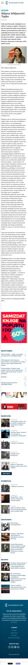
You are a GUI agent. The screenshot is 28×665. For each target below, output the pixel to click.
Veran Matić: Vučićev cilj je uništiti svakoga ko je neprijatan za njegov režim (18, 424)
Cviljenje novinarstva (17, 443)
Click (18, 664)
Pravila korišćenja (14, 638)
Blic (2, 10)
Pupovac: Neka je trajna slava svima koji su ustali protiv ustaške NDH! (18, 509)
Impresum (14, 633)
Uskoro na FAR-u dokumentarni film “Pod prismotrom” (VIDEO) (18, 587)
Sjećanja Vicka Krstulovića (14, 454)
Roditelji (4, 377)
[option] (14, 54)
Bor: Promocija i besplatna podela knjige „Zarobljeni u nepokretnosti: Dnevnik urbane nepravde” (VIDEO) (18, 578)
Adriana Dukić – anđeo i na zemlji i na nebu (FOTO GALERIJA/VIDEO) (12, 355)
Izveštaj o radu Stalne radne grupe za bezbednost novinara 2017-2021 (17, 536)
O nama (14, 630)
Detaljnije (14, 622)
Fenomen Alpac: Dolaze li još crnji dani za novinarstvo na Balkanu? (18, 434)
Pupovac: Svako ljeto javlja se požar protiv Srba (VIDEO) (18, 466)
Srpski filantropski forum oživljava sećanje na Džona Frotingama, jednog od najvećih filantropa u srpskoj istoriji (17, 548)
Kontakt (14, 635)
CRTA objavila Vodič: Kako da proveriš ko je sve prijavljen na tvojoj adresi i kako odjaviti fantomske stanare (12, 362)
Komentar (6, 10)
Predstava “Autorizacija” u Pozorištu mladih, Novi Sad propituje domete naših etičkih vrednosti (18, 565)
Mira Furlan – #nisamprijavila (15, 524)
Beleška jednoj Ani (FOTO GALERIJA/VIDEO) (9, 383)
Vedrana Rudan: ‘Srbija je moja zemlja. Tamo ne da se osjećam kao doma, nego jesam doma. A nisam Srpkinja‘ (12, 371)
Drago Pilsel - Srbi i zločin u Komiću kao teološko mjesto (16, 498)
